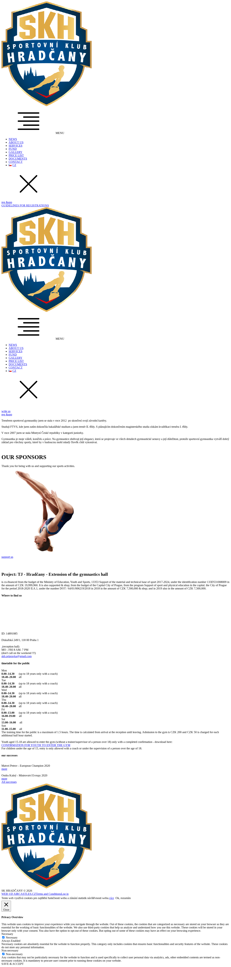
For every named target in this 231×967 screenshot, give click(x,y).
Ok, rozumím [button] (123, 898)
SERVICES (15, 145)
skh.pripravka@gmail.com (16, 656)
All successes (9, 781)
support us (7, 556)
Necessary (12, 937)
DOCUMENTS (18, 158)
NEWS (13, 139)
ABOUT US (16, 142)
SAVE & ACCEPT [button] (12, 963)
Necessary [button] (7, 933)
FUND (13, 148)
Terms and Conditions (48, 893)
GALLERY (15, 152)
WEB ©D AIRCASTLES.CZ (18, 893)
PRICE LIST (16, 155)
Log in (65, 893)
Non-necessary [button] (9, 950)
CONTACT (16, 161)
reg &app (6, 202)
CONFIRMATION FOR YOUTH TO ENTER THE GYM (35, 745)
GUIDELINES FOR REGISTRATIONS (25, 205)
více (111, 898)
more (4, 768)
